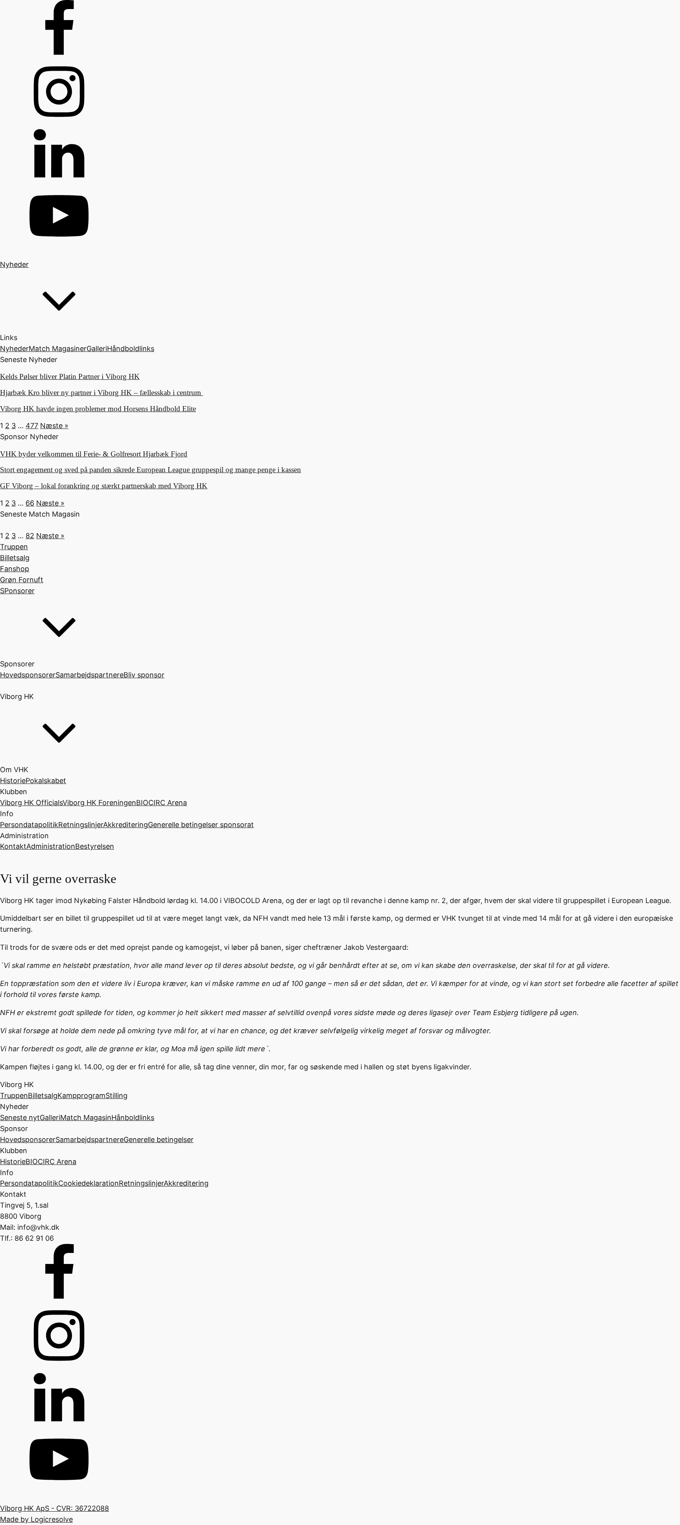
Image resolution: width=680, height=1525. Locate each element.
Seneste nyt (20, 1117)
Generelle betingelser (159, 1139)
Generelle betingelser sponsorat (201, 824)
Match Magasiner (58, 348)
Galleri (97, 348)
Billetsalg (42, 1095)
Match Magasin (85, 1117)
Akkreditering (125, 824)
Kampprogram (81, 1095)
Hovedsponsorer (27, 675)
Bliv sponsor (144, 675)
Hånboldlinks (132, 1117)
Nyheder (14, 348)
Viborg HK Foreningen (99, 802)
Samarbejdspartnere (89, 675)
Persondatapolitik (29, 824)
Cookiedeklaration (88, 1183)
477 (32, 425)
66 (30, 503)
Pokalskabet (46, 780)
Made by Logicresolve (36, 1519)
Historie (13, 780)
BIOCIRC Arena (161, 802)
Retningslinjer (80, 824)
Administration (50, 846)
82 (30, 536)
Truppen (14, 1095)
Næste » (54, 425)
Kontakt (13, 846)
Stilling (116, 1095)
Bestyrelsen (94, 846)
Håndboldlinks (130, 348)
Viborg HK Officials (31, 802)
